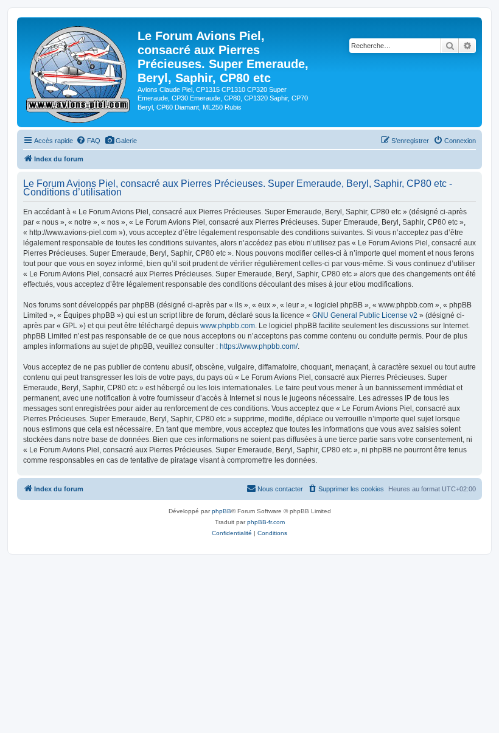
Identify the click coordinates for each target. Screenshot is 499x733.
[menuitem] (88, 140)
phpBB (221, 511)
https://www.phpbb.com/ (259, 346)
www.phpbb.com (227, 325)
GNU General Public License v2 (364, 315)
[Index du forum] (79, 72)
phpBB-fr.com (266, 522)
